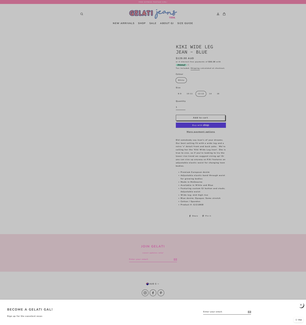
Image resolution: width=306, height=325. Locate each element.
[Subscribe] (249, 312)
